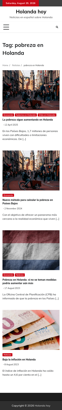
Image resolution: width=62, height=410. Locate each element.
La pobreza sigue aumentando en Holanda (27, 119)
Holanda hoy (31, 11)
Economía (8, 115)
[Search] (57, 27)
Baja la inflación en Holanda (19, 359)
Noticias (20, 275)
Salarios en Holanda (26, 115)
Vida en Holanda (47, 115)
